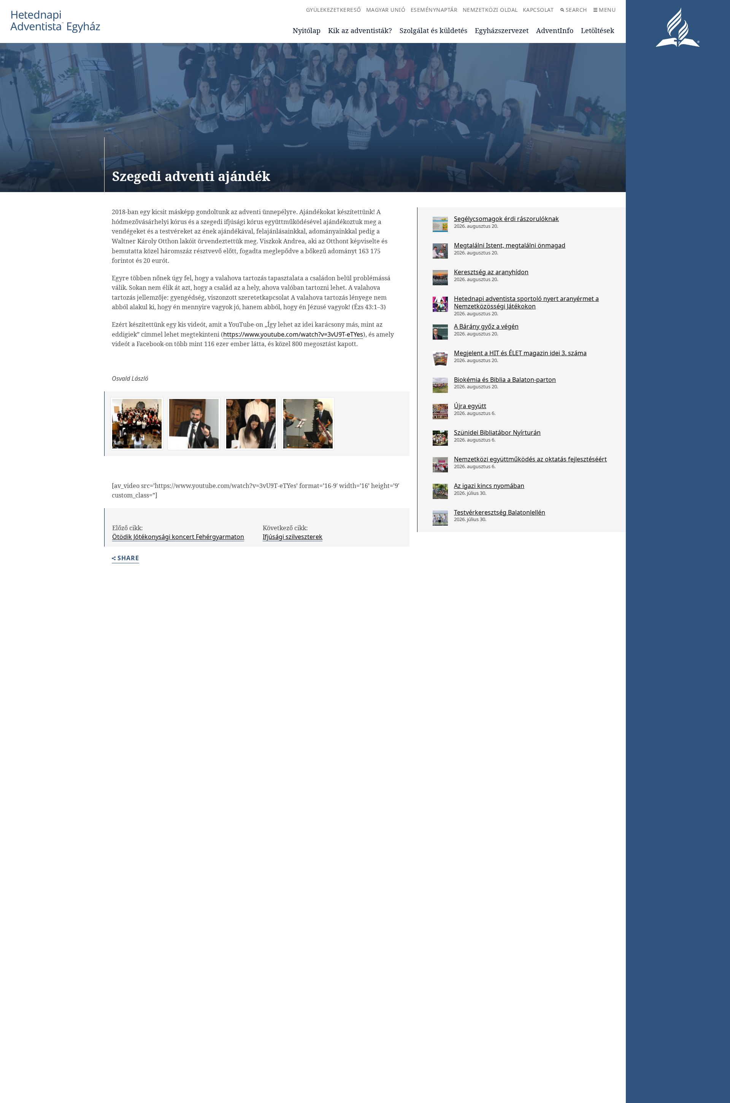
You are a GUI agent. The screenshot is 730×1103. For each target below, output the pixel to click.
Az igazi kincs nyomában (489, 486)
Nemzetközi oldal (490, 9)
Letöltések (597, 30)
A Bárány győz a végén (486, 326)
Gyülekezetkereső (333, 9)
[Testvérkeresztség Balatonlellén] (440, 518)
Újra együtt (470, 406)
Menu (607, 9)
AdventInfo (554, 30)
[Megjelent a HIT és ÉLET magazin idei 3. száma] (440, 358)
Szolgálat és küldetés (433, 30)
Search (576, 9)
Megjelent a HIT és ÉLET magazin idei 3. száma (520, 353)
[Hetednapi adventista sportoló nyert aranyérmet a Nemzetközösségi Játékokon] (440, 304)
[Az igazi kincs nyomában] (440, 491)
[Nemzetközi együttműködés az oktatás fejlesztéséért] (440, 464)
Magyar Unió (386, 9)
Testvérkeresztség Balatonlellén (499, 512)
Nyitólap (307, 30)
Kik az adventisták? (360, 30)
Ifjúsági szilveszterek (292, 536)
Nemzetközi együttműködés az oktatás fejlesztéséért (530, 459)
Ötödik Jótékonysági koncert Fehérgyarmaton (178, 536)
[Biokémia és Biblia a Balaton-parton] (440, 385)
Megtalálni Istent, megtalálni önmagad (509, 245)
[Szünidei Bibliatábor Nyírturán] (440, 438)
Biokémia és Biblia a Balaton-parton (505, 379)
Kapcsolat (538, 9)
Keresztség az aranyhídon (491, 272)
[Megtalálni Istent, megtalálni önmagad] (440, 251)
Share (128, 558)
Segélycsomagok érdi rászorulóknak (506, 219)
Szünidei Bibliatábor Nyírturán (497, 432)
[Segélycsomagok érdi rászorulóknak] (440, 224)
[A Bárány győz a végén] (440, 332)
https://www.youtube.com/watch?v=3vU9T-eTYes (293, 334)
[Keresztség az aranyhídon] (440, 277)
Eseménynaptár (434, 9)
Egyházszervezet (501, 30)
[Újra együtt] (440, 411)
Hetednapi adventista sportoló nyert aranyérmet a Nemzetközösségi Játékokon (526, 302)
